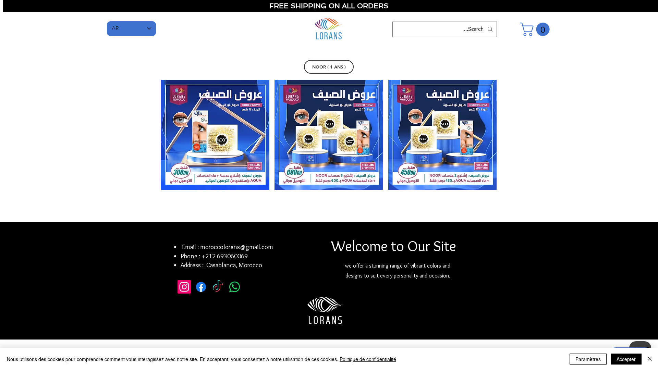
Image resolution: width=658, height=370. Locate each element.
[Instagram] (184, 287)
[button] (536, 29)
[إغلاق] (650, 359)
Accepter (626, 359)
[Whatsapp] (234, 287)
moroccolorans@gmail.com (236, 247)
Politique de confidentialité (368, 359)
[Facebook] (201, 287)
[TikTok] (217, 287)
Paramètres (588, 359)
